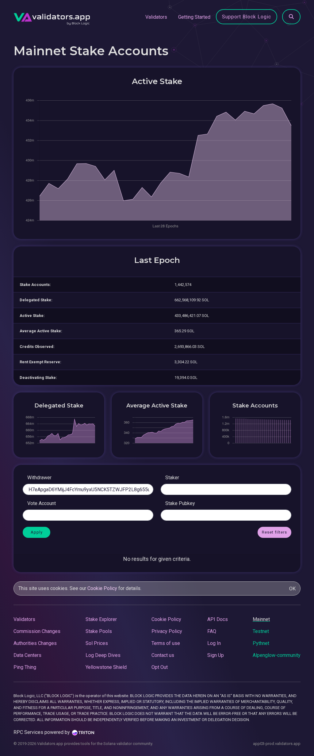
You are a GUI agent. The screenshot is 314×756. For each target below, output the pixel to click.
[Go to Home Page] (51, 17)
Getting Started (194, 17)
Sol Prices (97, 643)
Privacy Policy (166, 631)
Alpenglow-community (277, 655)
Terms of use (165, 643)
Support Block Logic (246, 17)
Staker (172, 477)
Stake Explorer (101, 619)
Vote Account (41, 503)
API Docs (217, 619)
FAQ (211, 631)
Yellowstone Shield (106, 667)
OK (292, 589)
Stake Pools (99, 631)
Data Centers (27, 655)
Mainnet (261, 619)
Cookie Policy (102, 588)
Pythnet (261, 643)
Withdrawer (39, 477)
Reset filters (274, 532)
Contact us (162, 655)
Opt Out (159, 667)
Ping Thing (24, 667)
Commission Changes (36, 631)
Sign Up (215, 655)
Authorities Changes (35, 643)
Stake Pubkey (180, 503)
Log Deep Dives (103, 655)
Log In (214, 643)
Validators (156, 17)
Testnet (261, 631)
